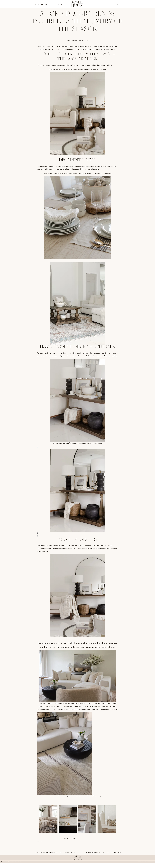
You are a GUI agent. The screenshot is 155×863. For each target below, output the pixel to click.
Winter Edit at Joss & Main (74, 49)
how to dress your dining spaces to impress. (82, 169)
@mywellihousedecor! (109, 709)
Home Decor (72, 41)
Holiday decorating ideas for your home (102, 852)
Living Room (83, 41)
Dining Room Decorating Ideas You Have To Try (55, 852)
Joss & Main (59, 46)
